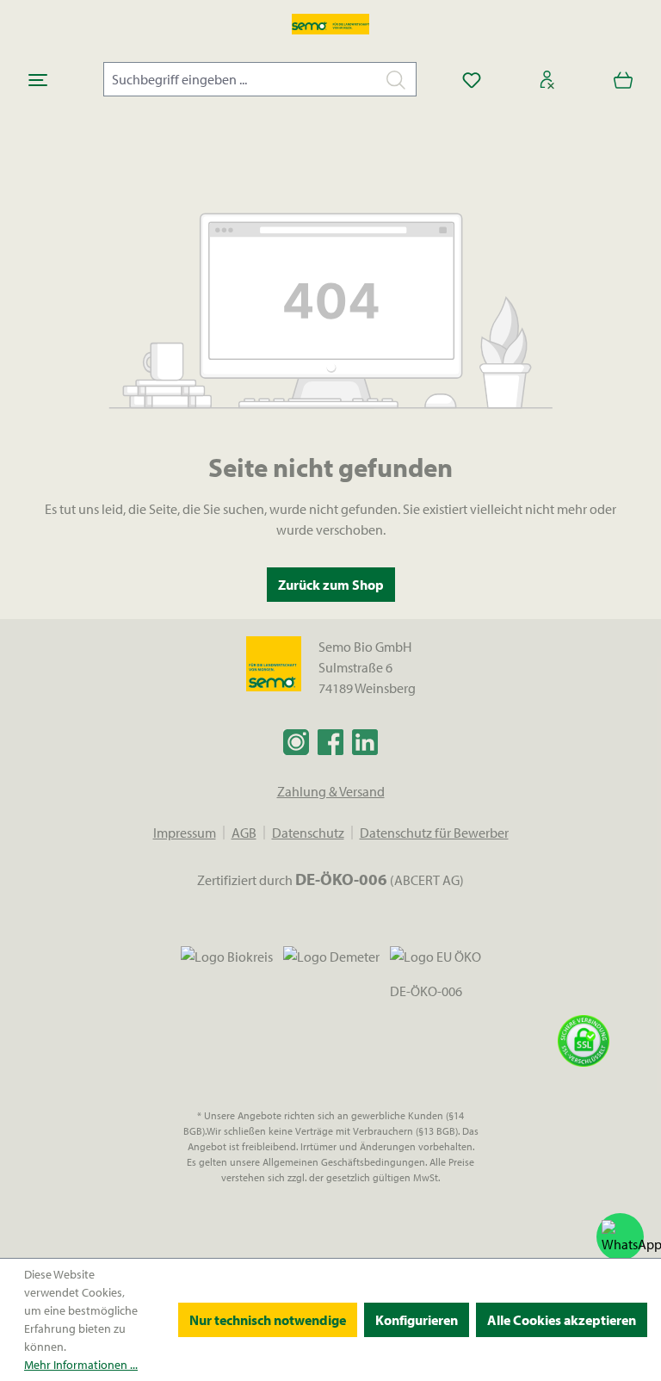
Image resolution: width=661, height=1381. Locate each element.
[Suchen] (396, 79)
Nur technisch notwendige (267, 1319)
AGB (244, 832)
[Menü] (38, 79)
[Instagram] (296, 741)
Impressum (184, 832)
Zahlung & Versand (331, 791)
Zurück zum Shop (331, 584)
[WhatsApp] (620, 1236)
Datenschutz (308, 832)
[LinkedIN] (365, 741)
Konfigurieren (416, 1319)
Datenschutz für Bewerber (434, 832)
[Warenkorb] (623, 79)
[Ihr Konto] (547, 79)
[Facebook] (330, 741)
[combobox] (240, 79)
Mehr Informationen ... (81, 1364)
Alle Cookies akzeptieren (561, 1319)
